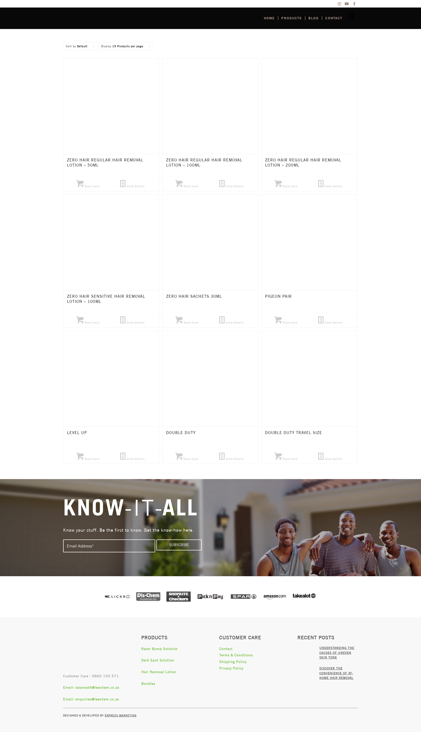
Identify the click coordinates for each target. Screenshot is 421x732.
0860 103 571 (105, 676)
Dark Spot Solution (157, 660)
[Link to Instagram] (339, 3)
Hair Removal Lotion (158, 672)
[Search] (351, 18)
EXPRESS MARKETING (120, 715)
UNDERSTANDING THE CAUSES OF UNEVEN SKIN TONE (336, 652)
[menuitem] (269, 18)
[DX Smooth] (99, 18)
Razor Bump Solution (159, 649)
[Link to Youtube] (346, 3)
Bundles (148, 684)
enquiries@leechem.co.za (97, 699)
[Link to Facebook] (354, 3)
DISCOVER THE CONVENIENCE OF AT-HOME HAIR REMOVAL (336, 673)
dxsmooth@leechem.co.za (97, 687)
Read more (92, 186)
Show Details (135, 186)
